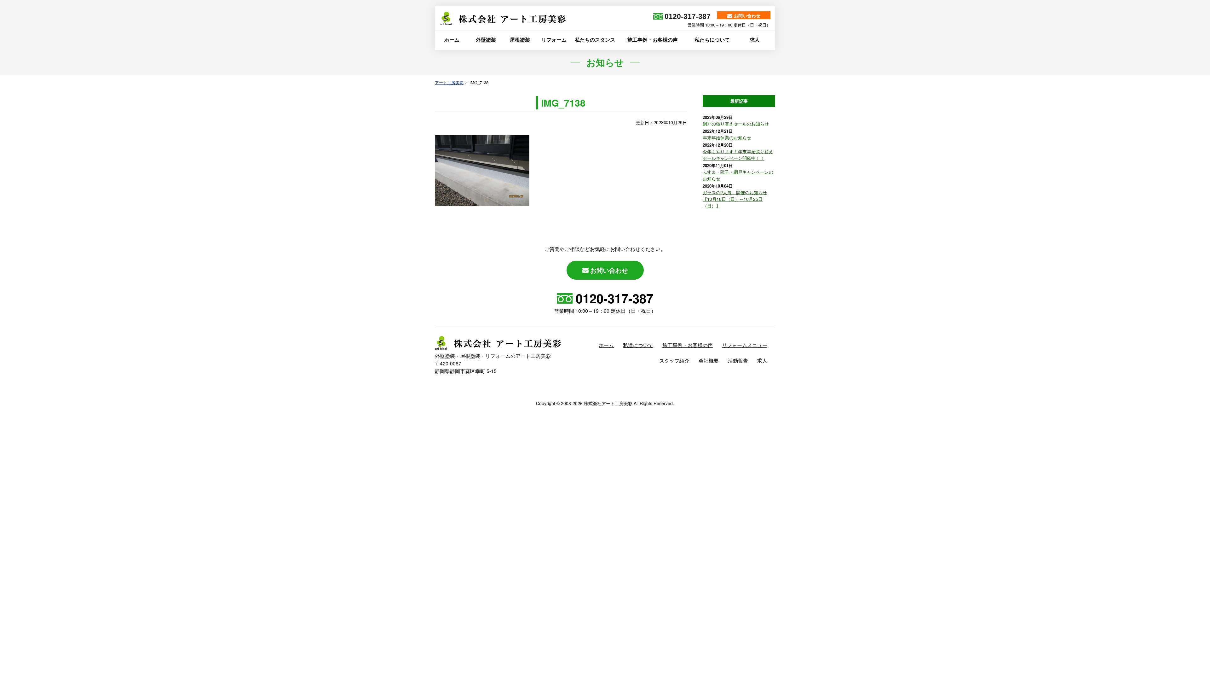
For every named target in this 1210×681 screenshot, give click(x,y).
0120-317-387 (614, 298)
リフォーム (554, 39)
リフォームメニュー (744, 345)
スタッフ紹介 (674, 360)
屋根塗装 (520, 39)
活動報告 (738, 360)
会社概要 (709, 360)
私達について (638, 345)
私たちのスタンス (595, 39)
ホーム (451, 39)
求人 (755, 39)
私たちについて (712, 39)
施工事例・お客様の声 (652, 39)
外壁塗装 (486, 39)
